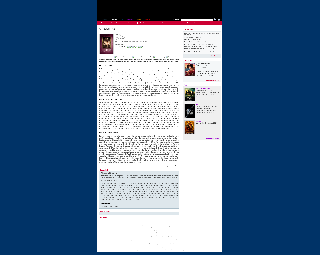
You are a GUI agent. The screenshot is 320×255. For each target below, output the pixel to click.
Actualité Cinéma (134, 226)
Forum (147, 19)
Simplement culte (111, 12)
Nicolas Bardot (174, 166)
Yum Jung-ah (132, 41)
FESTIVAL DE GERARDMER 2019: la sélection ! (199, 49)
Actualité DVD (151, 228)
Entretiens (176, 230)
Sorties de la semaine (128, 23)
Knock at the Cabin (203, 88)
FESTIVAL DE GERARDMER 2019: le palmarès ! (199, 44)
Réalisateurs (181, 226)
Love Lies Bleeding (203, 63)
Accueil (104, 19)
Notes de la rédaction (189, 23)
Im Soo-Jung (146, 41)
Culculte (169, 230)
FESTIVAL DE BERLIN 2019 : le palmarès (197, 42)
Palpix (183, 250)
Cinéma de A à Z (145, 226)
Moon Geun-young (123, 41)
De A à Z (114, 23)
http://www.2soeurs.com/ (110, 206)
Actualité (103, 23)
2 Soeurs (117, 34)
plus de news (215, 56)
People (130, 19)
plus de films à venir (212, 80)
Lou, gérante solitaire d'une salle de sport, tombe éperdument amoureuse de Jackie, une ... (207, 73)
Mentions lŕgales (164, 250)
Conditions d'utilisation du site (180, 248)
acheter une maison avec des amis (188, 240)
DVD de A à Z (160, 228)
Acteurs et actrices (191, 226)
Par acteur (175, 23)
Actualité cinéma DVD (172, 244)
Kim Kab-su (139, 41)
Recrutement (153, 248)
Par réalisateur (162, 23)
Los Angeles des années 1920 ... (207, 123)
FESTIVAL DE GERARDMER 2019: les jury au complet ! (201, 46)
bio (157, 238)
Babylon (199, 121)
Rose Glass (202, 67)
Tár (197, 105)
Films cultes (152, 232)
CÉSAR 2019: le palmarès (192, 39)
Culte (139, 19)
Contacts (145, 248)
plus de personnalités (212, 138)
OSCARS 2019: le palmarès (192, 37)
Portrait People (161, 230)
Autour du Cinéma (169, 232)
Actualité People (151, 230)
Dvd (122, 19)
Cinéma (114, 19)
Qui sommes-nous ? (136, 248)
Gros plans (160, 232)
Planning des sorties (146, 23)
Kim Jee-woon (120, 38)
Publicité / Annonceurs (164, 248)
